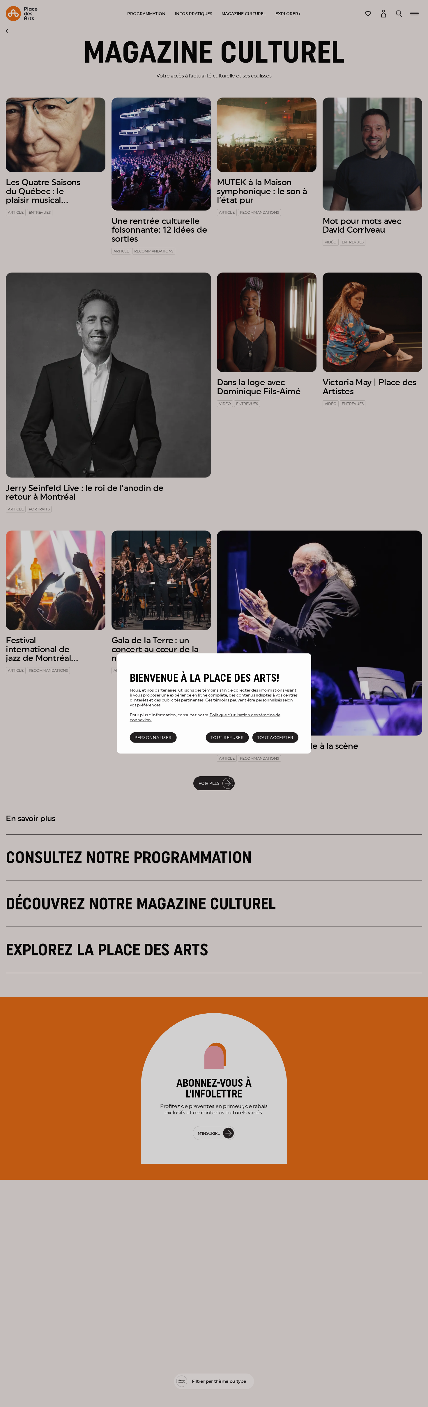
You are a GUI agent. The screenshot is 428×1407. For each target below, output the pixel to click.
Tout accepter (275, 737)
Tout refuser (227, 737)
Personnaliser (153, 737)
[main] (214, 703)
